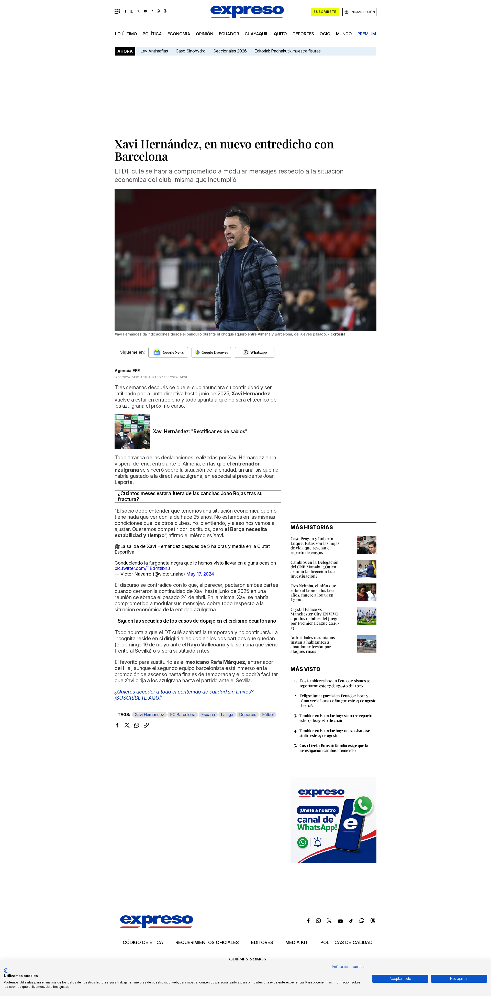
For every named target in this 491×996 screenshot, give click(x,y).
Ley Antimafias (154, 50)
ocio (325, 33)
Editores (262, 942)
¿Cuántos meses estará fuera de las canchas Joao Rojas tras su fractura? (190, 496)
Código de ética (143, 942)
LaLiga (227, 714)
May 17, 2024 (200, 574)
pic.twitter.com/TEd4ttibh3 (142, 568)
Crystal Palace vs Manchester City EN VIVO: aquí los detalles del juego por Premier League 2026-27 (315, 618)
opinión (204, 33)
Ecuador (229, 33)
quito (280, 33)
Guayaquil (256, 33)
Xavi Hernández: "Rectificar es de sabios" (200, 432)
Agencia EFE (127, 371)
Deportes (303, 33)
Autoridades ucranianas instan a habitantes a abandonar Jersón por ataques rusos (313, 644)
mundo (344, 33)
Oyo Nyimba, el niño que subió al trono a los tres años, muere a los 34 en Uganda (313, 592)
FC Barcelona (182, 714)
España (208, 714)
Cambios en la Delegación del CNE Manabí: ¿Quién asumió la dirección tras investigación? (315, 569)
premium (367, 33)
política (152, 33)
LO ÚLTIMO (126, 33)
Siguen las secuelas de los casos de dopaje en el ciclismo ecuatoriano (197, 621)
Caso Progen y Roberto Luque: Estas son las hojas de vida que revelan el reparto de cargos (315, 545)
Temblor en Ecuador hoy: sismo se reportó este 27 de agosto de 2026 (335, 718)
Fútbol (268, 714)
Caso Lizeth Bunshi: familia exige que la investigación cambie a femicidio (333, 748)
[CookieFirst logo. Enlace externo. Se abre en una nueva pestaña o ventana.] (6, 970)
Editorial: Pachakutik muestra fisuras (288, 50)
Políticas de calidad (346, 942)
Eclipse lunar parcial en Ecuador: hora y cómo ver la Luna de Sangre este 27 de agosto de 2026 (337, 700)
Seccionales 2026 (230, 50)
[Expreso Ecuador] (156, 926)
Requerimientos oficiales (207, 942)
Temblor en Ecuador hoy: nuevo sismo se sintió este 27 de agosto (334, 733)
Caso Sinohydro (191, 50)
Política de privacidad (348, 967)
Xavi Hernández (149, 714)
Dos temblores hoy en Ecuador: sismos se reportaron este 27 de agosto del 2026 (334, 683)
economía (179, 33)
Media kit (296, 942)
